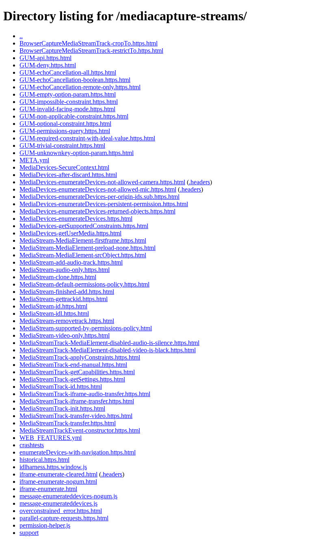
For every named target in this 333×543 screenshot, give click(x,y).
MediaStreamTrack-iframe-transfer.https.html (76, 401)
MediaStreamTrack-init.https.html (62, 408)
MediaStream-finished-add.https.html (66, 291)
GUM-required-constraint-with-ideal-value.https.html (87, 138)
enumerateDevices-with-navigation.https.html (77, 452)
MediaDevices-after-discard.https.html (68, 174)
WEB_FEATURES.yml (50, 437)
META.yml (34, 160)
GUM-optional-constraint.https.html (65, 123)
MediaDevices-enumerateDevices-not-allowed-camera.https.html (102, 182)
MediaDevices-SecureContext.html (64, 167)
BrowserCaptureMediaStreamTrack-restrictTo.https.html (91, 50)
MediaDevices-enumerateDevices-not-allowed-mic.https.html (97, 189)
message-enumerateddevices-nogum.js (68, 496)
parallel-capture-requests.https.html (63, 518)
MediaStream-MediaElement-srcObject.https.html (82, 255)
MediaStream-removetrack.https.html (66, 320)
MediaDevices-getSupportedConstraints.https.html (83, 225)
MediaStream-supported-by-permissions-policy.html (85, 328)
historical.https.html (44, 459)
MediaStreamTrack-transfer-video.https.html (75, 415)
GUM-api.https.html (45, 57)
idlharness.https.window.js (53, 466)
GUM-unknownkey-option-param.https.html (76, 152)
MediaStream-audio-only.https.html (64, 269)
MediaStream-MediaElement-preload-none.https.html (87, 247)
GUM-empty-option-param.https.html (67, 94)
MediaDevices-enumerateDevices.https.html (75, 218)
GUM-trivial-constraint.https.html (62, 145)
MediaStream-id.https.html (53, 306)
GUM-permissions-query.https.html (64, 130)
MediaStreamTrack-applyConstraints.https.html (79, 357)
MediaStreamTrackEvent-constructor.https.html (79, 430)
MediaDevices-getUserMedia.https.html (70, 233)
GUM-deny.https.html (47, 65)
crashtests (31, 445)
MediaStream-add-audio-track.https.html (71, 262)
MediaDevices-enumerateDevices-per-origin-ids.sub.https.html (99, 196)
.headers (199, 182)
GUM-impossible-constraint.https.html (68, 101)
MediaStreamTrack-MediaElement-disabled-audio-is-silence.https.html (109, 342)
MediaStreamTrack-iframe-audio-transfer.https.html (84, 393)
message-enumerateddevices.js (58, 503)
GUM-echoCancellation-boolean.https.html (74, 79)
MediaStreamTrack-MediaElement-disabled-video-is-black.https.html (107, 350)
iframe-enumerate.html (48, 488)
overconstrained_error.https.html (60, 510)
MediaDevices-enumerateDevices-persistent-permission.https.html (103, 203)
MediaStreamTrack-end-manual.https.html (73, 364)
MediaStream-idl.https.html (54, 313)
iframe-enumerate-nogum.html (58, 481)
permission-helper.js (44, 525)
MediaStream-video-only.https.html (64, 335)
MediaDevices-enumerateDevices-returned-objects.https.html (97, 211)
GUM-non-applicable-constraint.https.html (73, 116)
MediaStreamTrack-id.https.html (60, 386)
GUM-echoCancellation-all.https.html (67, 72)
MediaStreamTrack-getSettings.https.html (72, 379)
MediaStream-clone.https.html (57, 277)
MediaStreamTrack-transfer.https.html (67, 423)
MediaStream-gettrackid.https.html (63, 298)
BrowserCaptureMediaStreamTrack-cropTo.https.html (88, 43)
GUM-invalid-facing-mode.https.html (67, 109)
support (29, 532)
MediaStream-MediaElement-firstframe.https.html (82, 240)
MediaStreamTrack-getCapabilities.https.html (77, 371)
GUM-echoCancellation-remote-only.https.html (80, 87)
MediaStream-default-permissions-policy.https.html (84, 284)
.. (21, 35)
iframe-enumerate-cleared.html (58, 474)
